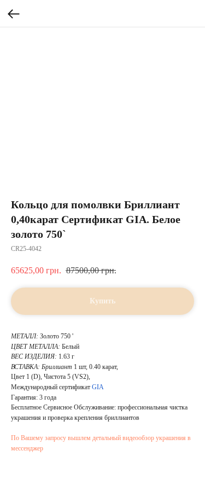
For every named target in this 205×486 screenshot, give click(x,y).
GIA (98, 387)
